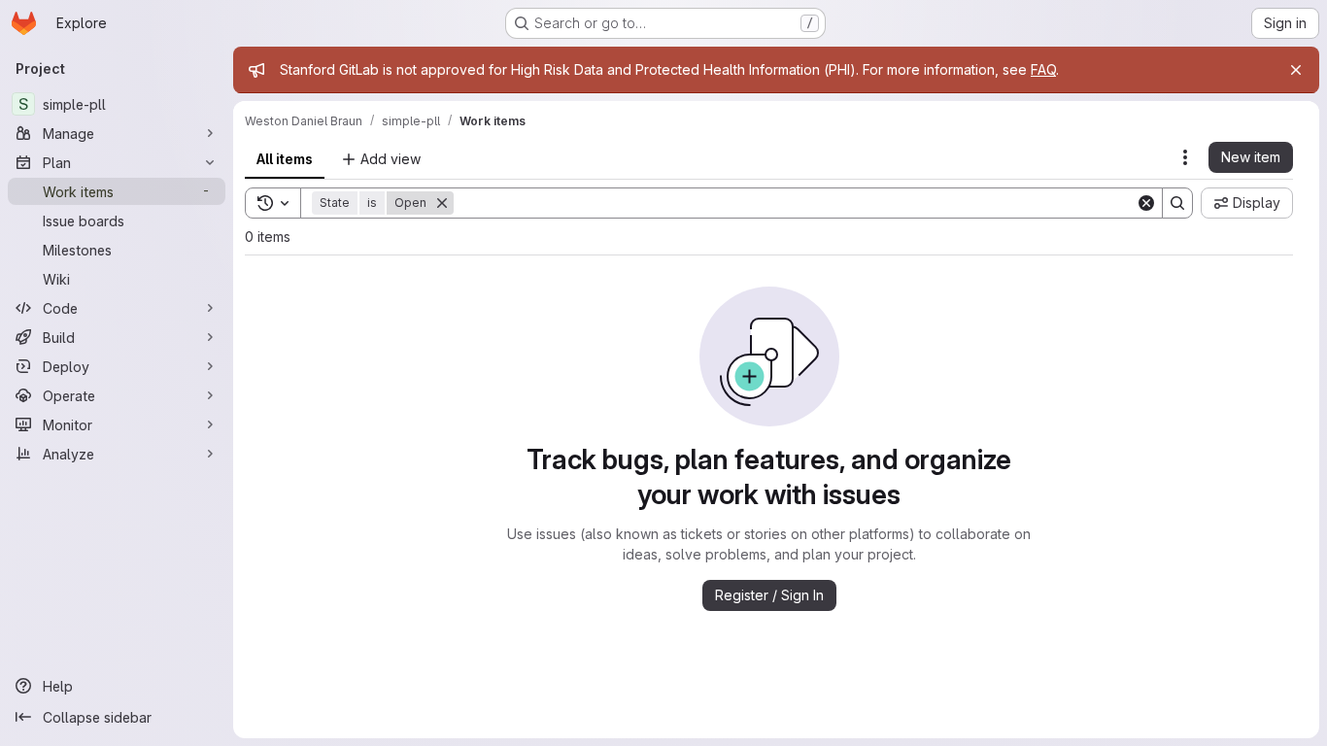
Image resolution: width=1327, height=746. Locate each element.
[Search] (1177, 203)
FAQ (1043, 69)
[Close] (1296, 70)
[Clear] (1146, 203)
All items (284, 159)
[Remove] (442, 203)
